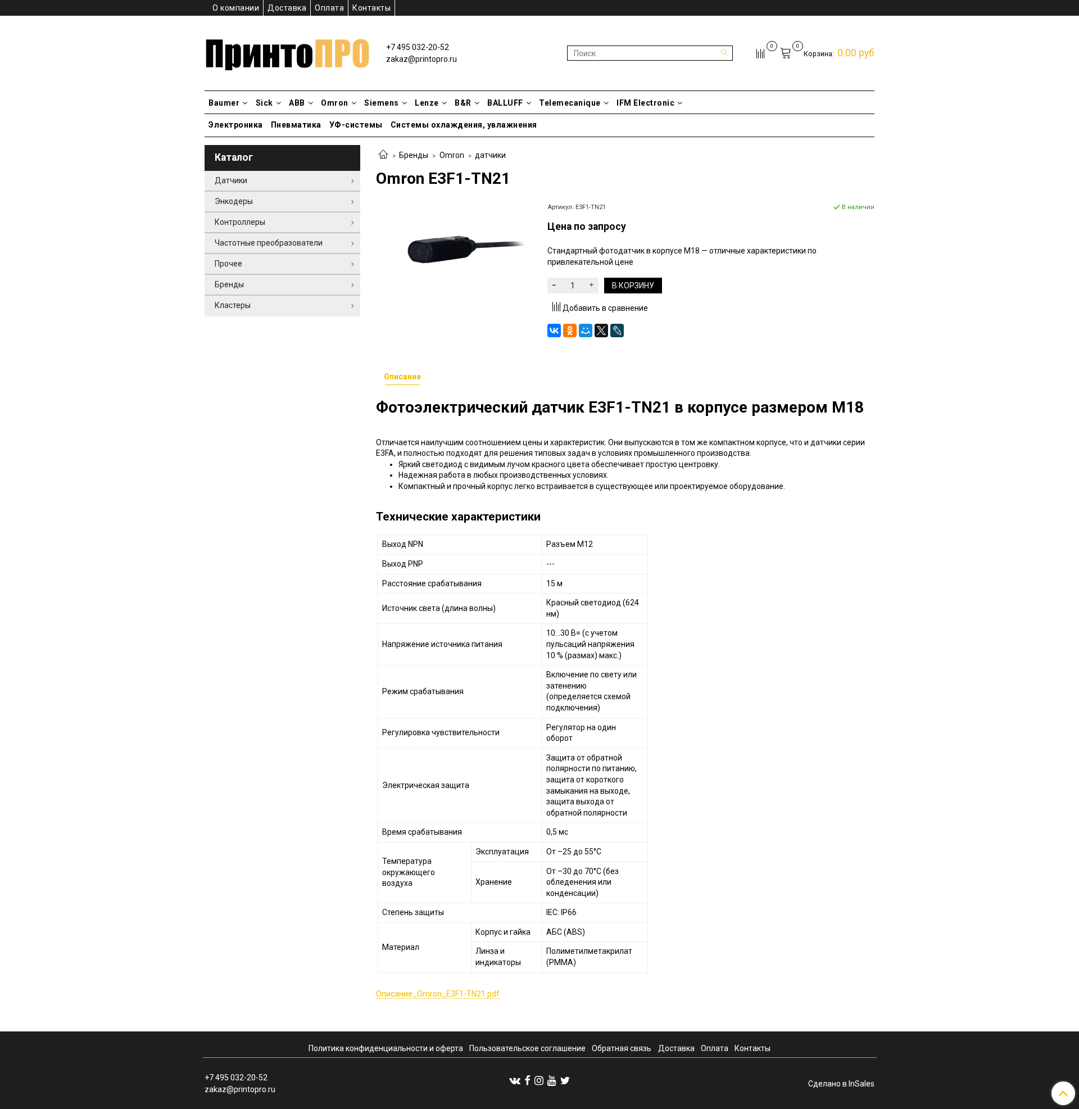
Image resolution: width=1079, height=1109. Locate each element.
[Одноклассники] (570, 330)
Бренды (413, 155)
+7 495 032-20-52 (417, 47)
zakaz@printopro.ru (421, 59)
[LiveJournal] (617, 330)
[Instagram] (538, 1080)
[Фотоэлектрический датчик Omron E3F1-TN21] (454, 250)
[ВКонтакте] (554, 330)
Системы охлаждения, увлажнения (464, 124)
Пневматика (296, 124)
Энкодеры (234, 201)
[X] (601, 330)
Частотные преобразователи (269, 242)
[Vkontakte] (514, 1080)
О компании (235, 7)
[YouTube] (551, 1080)
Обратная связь (621, 1048)
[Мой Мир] (585, 330)
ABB (297, 102)
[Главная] (383, 155)
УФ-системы (356, 124)
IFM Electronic (645, 102)
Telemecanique (570, 102)
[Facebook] (527, 1080)
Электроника (235, 124)
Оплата (329, 7)
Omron (334, 102)
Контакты (371, 7)
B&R (463, 102)
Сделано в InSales (841, 1084)
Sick (264, 102)
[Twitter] (565, 1080)
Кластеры (233, 305)
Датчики (231, 180)
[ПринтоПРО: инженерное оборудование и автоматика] (287, 51)
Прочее (228, 263)
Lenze (427, 102)
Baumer (223, 102)
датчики (490, 155)
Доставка (287, 7)
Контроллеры (240, 222)
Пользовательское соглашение (527, 1048)
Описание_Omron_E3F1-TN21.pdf (438, 993)
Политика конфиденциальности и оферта (386, 1048)
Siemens (381, 102)
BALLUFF (505, 102)
